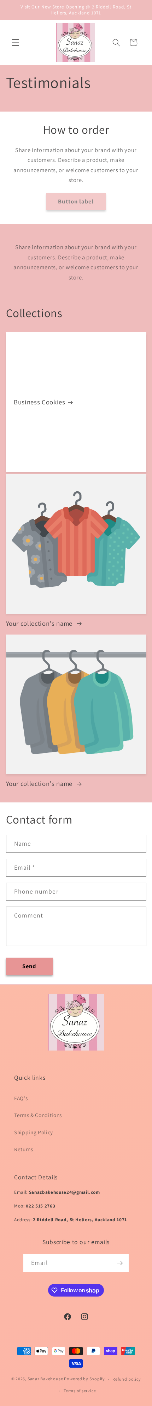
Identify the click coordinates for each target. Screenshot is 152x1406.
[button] (15, 42)
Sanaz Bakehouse (45, 1379)
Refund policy (126, 1379)
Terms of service (80, 1390)
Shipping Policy (33, 1132)
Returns (23, 1149)
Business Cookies (39, 402)
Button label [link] (76, 201)
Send (29, 966)
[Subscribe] (119, 1263)
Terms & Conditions (38, 1114)
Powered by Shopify (84, 1379)
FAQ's (21, 1098)
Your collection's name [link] (40, 623)
